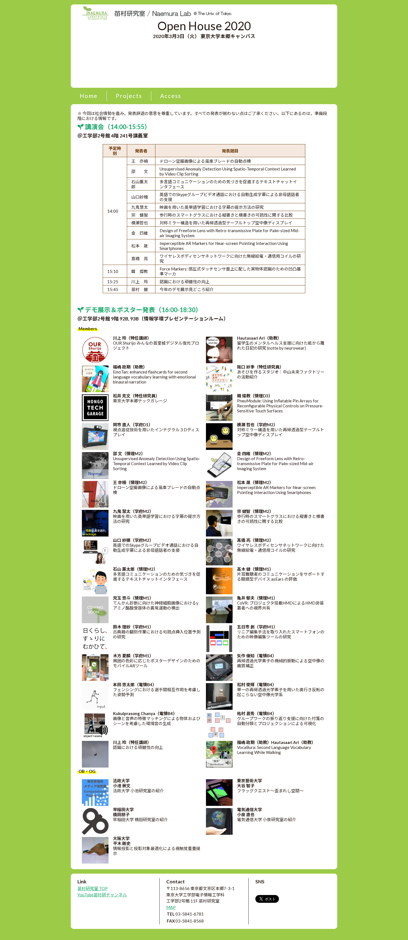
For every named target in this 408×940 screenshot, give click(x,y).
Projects (129, 95)
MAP (171, 907)
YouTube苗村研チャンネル (102, 894)
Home (89, 95)
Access (170, 95)
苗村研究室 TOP (92, 888)
